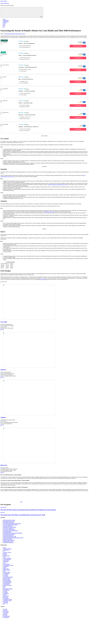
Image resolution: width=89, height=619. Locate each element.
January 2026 (6, 611)
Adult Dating (5, 21)
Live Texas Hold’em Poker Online (10, 524)
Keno (4, 571)
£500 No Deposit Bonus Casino (9, 536)
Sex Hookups (6, 593)
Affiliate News (6, 549)
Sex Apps (5, 591)
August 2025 (5, 612)
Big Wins (5, 554)
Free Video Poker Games (8, 535)
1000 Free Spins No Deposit (9, 540)
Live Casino (5, 574)
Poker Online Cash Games (8, 522)
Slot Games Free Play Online (9, 520)
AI (3, 27)
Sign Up (2, 329)
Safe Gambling (6, 589)
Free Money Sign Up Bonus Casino (10, 530)
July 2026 (5, 609)
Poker (4, 586)
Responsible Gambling (7, 588)
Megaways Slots (6, 579)
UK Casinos (5, 601)
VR (4, 26)
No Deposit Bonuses (7, 581)
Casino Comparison (7, 558)
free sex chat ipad (42, 279)
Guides (4, 567)
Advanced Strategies (7, 548)
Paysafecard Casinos (7, 585)
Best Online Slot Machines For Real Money (12, 523)
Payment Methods (6, 582)
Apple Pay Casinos (7, 552)
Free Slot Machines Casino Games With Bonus (12, 533)
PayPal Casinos (6, 584)
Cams (4, 23)
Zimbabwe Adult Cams (49, 211)
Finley (23, 33)
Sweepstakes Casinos (7, 599)
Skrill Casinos (6, 595)
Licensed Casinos (6, 572)
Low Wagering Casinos (8, 577)
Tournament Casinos (7, 600)
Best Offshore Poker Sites (8, 542)
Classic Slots (5, 561)
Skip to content (4, 1)
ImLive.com (4, 465)
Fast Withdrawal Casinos (8, 565)
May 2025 (5, 615)
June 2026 (5, 610)
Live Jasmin (4, 322)
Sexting (4, 22)
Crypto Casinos (6, 564)
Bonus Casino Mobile (7, 538)
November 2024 (6, 616)
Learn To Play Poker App (8, 528)
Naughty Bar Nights (5, 3)
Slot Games (5, 597)
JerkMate (3, 417)
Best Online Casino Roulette (9, 534)
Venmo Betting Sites (7, 531)
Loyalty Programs (6, 578)
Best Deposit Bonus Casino (8, 521)
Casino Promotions (7, 559)
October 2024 (6, 617)
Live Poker (5, 575)
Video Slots (5, 602)
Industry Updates (6, 569)
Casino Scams (6, 560)
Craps (4, 562)
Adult (4, 547)
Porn (4, 25)
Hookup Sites (6, 20)
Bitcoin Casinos (6, 555)
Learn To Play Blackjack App (9, 529)
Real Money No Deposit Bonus (9, 527)
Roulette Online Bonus (7, 526)
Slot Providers (6, 598)
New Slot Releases (7, 580)
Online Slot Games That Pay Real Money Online (13, 537)
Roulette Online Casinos (8, 541)
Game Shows (6, 566)
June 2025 (5, 613)
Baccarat (5, 553)
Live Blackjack (6, 573)
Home (4, 19)
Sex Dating (5, 592)
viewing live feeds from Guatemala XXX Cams (57, 184)
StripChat (3, 369)
